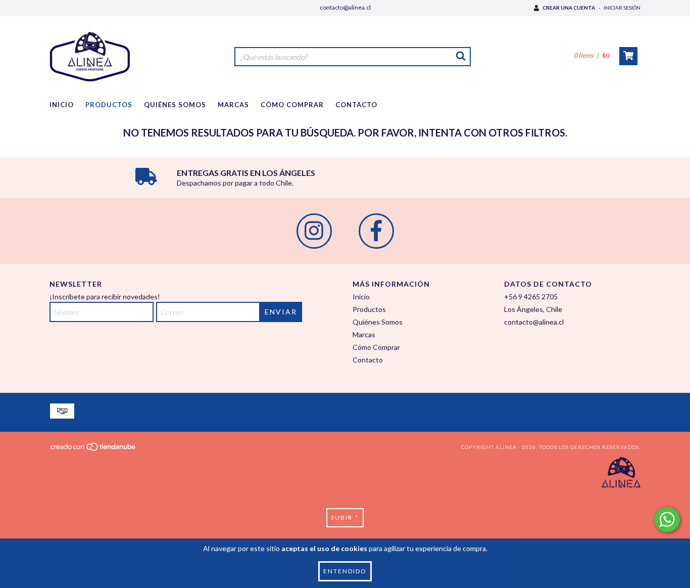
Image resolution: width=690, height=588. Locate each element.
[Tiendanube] (94, 450)
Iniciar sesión (622, 8)
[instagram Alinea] (314, 231)
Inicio (62, 105)
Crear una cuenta (569, 8)
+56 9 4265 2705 (531, 296)
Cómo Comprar (292, 105)
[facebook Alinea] (376, 231)
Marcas (233, 105)
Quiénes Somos (175, 105)
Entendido (345, 571)
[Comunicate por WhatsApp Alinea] (667, 519)
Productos (108, 105)
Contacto (356, 105)
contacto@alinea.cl (345, 7)
